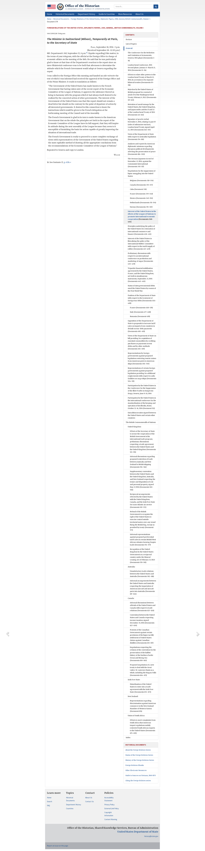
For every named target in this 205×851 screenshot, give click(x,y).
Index (128, 738)
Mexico (141, 198)
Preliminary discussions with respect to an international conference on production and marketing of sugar (140, 258)
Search (49, 801)
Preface (129, 40)
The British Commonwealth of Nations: (141, 422)
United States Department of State (137, 831)
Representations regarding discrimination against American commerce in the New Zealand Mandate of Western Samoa (143, 706)
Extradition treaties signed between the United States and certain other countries (142, 415)
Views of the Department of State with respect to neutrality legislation (142, 136)
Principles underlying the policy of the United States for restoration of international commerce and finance (141, 230)
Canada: (131, 598)
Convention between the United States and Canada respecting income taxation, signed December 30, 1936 (142, 620)
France (141, 194)
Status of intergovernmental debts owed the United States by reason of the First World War (142, 288)
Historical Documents (70, 799)
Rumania (140, 316)
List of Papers (131, 44)
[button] (65, 14)
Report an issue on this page (57, 846)
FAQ (48, 805)
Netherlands (143, 203)
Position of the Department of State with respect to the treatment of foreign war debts (142, 299)
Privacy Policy (109, 804)
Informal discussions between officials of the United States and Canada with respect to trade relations (142, 607)
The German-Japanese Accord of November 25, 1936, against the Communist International (141, 163)
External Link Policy (111, 808)
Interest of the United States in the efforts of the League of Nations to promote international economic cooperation (142, 216)
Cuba (138, 189)
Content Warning (110, 819)
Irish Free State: (134, 680)
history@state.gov (151, 836)
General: (129, 48)
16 (86, 53)
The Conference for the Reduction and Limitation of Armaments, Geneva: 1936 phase (141, 57)
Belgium (141, 181)
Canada (141, 185)
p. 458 (66, 162)
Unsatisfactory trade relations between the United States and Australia (142, 573)
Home (49, 797)
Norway (141, 207)
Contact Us (89, 801)
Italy (140, 312)
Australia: (131, 567)
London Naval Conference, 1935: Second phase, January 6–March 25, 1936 (141, 67)
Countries (69, 808)
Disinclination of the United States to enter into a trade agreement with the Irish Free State (141, 688)
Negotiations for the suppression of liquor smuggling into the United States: (141, 173)
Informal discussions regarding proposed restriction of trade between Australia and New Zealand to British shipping (142, 462)
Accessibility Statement (109, 799)
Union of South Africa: (136, 716)
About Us (88, 797)
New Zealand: (133, 696)
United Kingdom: (134, 427)
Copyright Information (108, 814)
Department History (73, 804)
